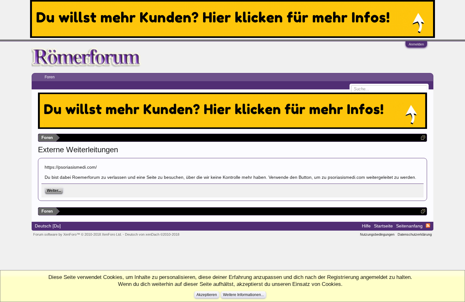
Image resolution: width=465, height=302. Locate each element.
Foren (50, 77)
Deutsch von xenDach (152, 234)
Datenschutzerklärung (415, 234)
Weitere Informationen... (243, 295)
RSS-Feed (428, 225)
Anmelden (416, 44)
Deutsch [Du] (48, 225)
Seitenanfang (409, 225)
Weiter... (54, 190)
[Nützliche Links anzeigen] (423, 138)
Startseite (383, 225)
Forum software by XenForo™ (77, 234)
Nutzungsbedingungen (377, 234)
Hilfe (366, 225)
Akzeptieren (206, 295)
